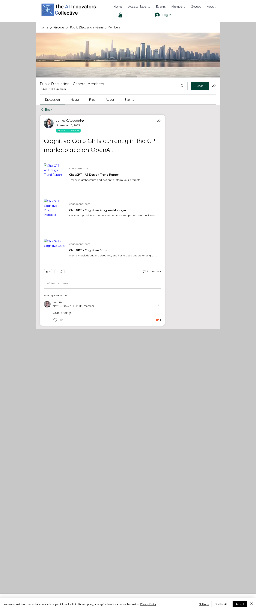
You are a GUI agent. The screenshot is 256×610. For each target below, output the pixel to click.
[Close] (251, 604)
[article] (102, 220)
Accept (240, 604)
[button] (211, 6)
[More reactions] (59, 271)
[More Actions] (158, 304)
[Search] (182, 86)
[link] (52, 99)
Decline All (221, 604)
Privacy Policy (148, 604)
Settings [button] (204, 604)
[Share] (158, 120)
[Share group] (214, 85)
